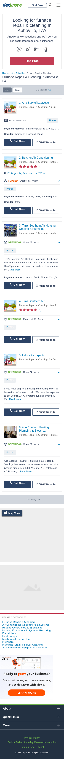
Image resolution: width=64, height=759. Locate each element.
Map (17, 90)
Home (5, 73)
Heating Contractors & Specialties (22, 627)
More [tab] (6, 725)
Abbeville (20, 73)
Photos (52, 120)
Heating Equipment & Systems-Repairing (26, 630)
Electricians (9, 633)
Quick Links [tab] (11, 716)
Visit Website (47, 142)
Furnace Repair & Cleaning (33, 107)
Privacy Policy (32, 737)
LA (11, 73)
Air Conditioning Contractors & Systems (25, 624)
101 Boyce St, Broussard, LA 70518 (26, 173)
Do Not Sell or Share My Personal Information (32, 742)
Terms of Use (27, 747)
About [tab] (7, 708)
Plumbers (8, 641)
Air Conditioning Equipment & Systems (25, 647)
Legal (41, 747)
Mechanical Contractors (16, 639)
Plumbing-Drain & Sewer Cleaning (22, 644)
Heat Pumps (55, 305)
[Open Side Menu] (58, 5)
